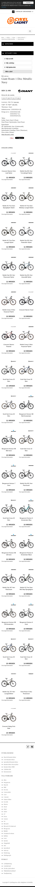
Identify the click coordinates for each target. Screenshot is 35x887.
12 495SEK (28, 490)
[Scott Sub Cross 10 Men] (26, 439)
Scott (5, 838)
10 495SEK (10, 663)
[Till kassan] (13, 11)
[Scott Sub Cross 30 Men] (26, 370)
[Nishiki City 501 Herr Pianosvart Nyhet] (8, 266)
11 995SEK (10, 212)
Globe (5, 811)
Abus (5, 780)
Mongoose (7, 828)
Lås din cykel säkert (9, 868)
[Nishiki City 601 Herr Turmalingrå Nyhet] (26, 161)
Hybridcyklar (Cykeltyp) (8, 130)
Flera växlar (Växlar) (7, 132)
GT (4, 814)
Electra (6, 804)
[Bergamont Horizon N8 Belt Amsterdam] (26, 404)
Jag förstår (28, 2)
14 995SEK (28, 455)
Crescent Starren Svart (26, 310)
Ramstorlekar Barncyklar (11, 764)
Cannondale (7, 792)
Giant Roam (21, 39)
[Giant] (31, 673)
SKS (5, 845)
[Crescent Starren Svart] (26, 300)
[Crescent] (13, 153)
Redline (6, 836)
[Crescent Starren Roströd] (8, 335)
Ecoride (6, 802)
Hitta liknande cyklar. (7, 134)
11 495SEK (10, 178)
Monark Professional (10, 826)
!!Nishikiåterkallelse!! (10, 871)
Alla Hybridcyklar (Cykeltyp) (9, 128)
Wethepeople (7, 855)
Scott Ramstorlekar (9, 759)
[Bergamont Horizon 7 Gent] (8, 474)
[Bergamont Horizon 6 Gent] (26, 613)
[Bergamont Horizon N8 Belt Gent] (8, 439)
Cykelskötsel (7, 866)
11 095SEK (10, 420)
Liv (4, 821)
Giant (13, 37)
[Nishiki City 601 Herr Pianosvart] (26, 474)
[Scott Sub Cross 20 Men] (8, 370)
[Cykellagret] (17, 20)
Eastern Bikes (7, 799)
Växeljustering (7, 873)
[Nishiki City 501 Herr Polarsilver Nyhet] (26, 231)
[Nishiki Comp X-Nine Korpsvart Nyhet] (8, 300)
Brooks (6, 790)
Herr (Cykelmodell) (17, 126)
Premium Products (9, 833)
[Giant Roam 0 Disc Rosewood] (26, 682)
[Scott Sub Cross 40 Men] (8, 404)
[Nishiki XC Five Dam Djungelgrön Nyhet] (8, 196)
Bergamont (7, 782)
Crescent (6, 797)
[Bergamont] (31, 396)
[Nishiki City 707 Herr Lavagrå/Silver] (8, 682)
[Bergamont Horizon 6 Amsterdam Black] (26, 543)
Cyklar (8, 37)
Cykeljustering (8, 863)
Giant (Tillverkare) (21, 130)
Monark (6, 824)
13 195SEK (10, 386)
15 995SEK (28, 420)
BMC (5, 787)
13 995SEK (28, 178)
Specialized (7, 848)
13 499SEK (28, 698)
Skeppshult (7, 843)
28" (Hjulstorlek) (6, 126)
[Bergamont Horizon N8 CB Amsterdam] (8, 613)
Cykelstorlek (7, 769)
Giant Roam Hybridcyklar (8, 39)
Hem (2, 37)
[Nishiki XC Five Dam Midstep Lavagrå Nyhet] (26, 196)
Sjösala (6, 841)
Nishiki (6, 831)
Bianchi (6, 785)
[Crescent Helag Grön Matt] (8, 717)
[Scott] (13, 361)
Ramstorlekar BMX (9, 767)
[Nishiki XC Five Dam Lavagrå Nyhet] (8, 231)
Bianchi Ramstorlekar (10, 757)
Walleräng (7, 853)
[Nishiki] (31, 153)
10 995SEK (10, 316)
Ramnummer (7, 772)
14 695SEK (28, 663)
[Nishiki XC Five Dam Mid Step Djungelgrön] (26, 578)
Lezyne (6, 819)
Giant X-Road (21, 37)
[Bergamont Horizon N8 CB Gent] (8, 543)
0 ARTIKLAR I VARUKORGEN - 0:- (24, 11)
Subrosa (6, 850)
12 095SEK (28, 386)
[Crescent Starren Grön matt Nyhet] (8, 161)
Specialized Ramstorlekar (11, 762)
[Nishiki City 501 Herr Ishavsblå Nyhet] (26, 266)
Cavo (5, 794)
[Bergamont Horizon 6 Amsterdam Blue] (26, 509)
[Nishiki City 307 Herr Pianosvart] (8, 578)
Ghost (5, 807)
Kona (5, 816)
